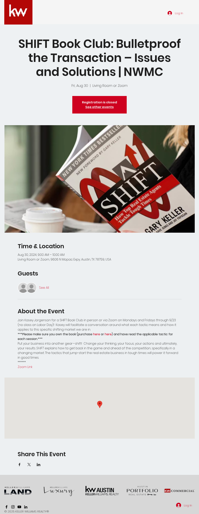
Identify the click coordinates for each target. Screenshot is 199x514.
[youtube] (19, 507)
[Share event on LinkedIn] (38, 464)
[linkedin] (26, 507)
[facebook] (6, 507)
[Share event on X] (29, 464)
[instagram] (13, 507)
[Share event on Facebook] (19, 464)
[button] (18, 13)
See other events (99, 107)
